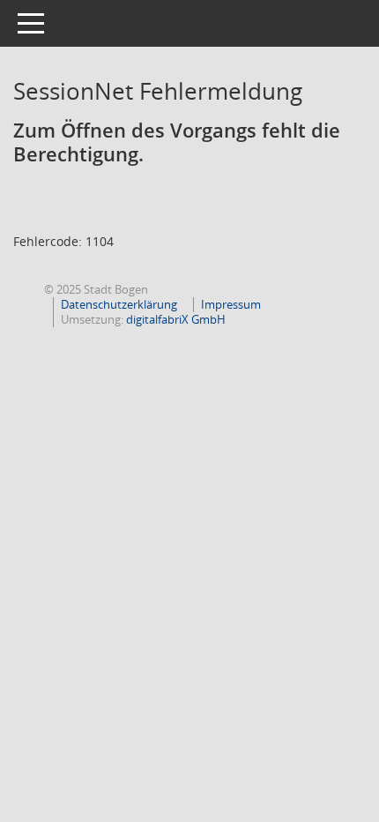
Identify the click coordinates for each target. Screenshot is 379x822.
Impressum (231, 304)
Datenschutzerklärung (119, 304)
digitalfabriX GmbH (176, 319)
